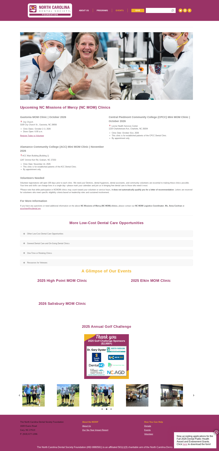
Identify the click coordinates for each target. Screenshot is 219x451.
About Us (86, 426)
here (185, 444)
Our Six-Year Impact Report (95, 430)
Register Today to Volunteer (32, 136)
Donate (147, 426)
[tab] (102, 409)
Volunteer (148, 434)
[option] (37, 395)
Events (147, 430)
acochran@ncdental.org (30, 208)
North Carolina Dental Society (166, 447)
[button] (19, 395)
